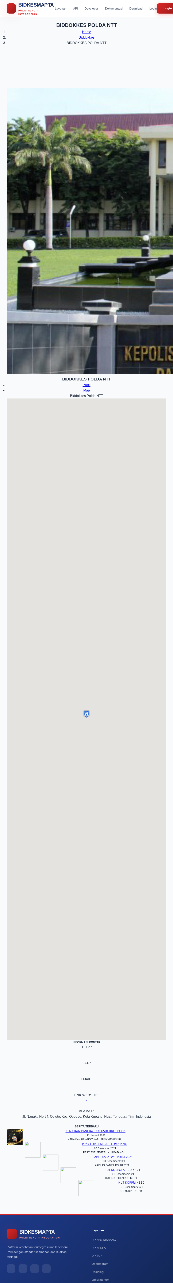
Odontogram (100, 1263)
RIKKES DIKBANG (104, 1239)
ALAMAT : (86, 1111)
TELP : (86, 1047)
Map (86, 390)
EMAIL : (86, 1079)
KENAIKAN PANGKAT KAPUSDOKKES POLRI (96, 1131)
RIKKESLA (99, 1248)
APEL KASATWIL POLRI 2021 (113, 1157)
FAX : (86, 1063)
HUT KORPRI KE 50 (131, 1182)
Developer (91, 8)
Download (136, 8)
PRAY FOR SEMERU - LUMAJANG (104, 1144)
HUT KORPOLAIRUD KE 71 (122, 1170)
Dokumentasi (114, 8)
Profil (87, 385)
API (75, 8)
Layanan (60, 8)
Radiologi (98, 1271)
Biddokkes (87, 37)
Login (153, 8)
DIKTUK (97, 1255)
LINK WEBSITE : (86, 1095)
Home (86, 32)
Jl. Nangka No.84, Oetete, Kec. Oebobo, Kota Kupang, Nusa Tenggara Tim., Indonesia (86, 1116)
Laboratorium (100, 1279)
